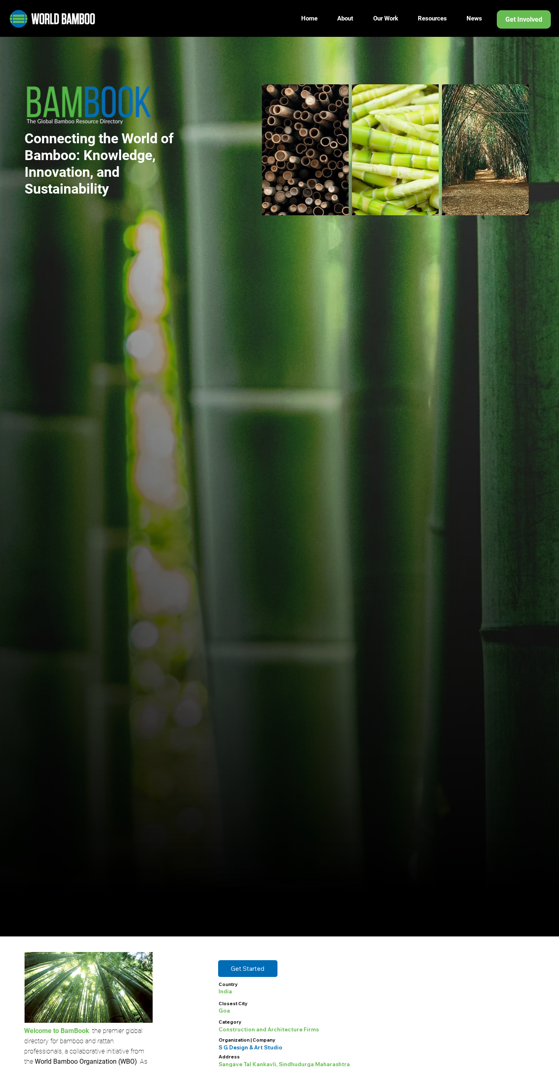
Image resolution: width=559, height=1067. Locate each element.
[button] (247, 968)
